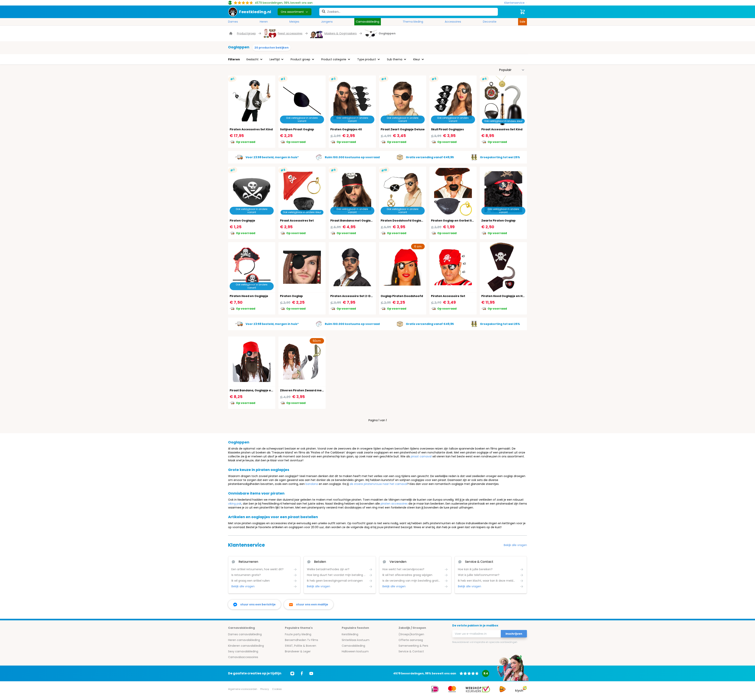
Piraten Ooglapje (242, 221)
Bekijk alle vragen (515, 545)
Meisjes (294, 22)
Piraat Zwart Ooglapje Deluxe (403, 129)
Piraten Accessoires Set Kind (251, 129)
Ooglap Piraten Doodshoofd (402, 296)
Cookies (277, 689)
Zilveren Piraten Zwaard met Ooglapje (308, 390)
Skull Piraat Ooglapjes (447, 129)
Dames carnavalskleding (245, 634)
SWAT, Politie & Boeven (300, 646)
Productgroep (246, 33)
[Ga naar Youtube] (311, 673)
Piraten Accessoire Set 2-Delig (353, 296)
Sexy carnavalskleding (243, 651)
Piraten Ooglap (291, 296)
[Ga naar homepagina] (231, 33)
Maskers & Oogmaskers (340, 33)
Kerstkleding (350, 634)
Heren (264, 22)
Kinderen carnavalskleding (246, 646)
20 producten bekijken (271, 48)
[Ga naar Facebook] (302, 673)
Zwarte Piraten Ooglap (498, 221)
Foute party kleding (298, 634)
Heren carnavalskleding (244, 640)
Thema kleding (413, 22)
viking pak (234, 504)
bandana (312, 484)
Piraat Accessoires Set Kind (501, 129)
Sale (522, 22)
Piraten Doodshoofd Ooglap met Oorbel (411, 221)
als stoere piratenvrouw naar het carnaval (378, 484)
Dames (233, 22)
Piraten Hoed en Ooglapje (249, 296)
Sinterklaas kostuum (355, 640)
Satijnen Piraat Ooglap (297, 129)
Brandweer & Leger (298, 651)
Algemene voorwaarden (242, 689)
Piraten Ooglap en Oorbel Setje (454, 221)
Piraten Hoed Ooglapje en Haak (504, 296)
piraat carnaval (421, 456)
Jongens (327, 22)
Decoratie (489, 22)
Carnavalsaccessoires (243, 657)
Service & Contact (411, 651)
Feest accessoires (290, 33)
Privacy (264, 689)
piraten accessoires (394, 504)
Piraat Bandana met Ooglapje (352, 221)
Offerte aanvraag (411, 640)
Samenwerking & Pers (413, 646)
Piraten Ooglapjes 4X (346, 129)
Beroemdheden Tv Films (301, 640)
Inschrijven (513, 634)
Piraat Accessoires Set (297, 221)
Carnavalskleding (367, 22)
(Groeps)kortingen (411, 634)
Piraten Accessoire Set (448, 296)
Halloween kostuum (355, 651)
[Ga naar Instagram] (292, 673)
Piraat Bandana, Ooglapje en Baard (256, 390)
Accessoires (453, 22)
